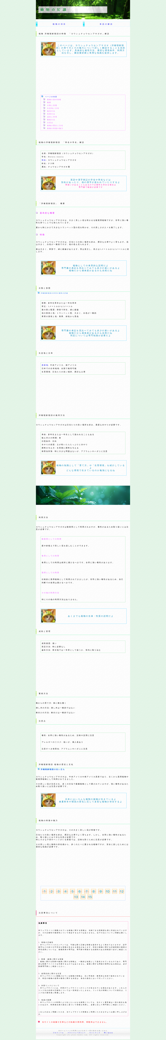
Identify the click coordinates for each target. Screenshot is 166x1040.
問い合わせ (108, 1032)
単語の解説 (106, 24)
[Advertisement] (72, 76)
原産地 (45, 365)
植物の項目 (59, 24)
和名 (44, 160)
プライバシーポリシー (77, 1032)
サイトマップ (94, 1032)
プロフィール (58, 1032)
